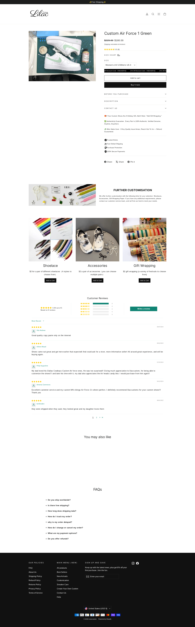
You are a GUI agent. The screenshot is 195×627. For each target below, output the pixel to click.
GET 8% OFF (79, 328)
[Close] (132, 292)
